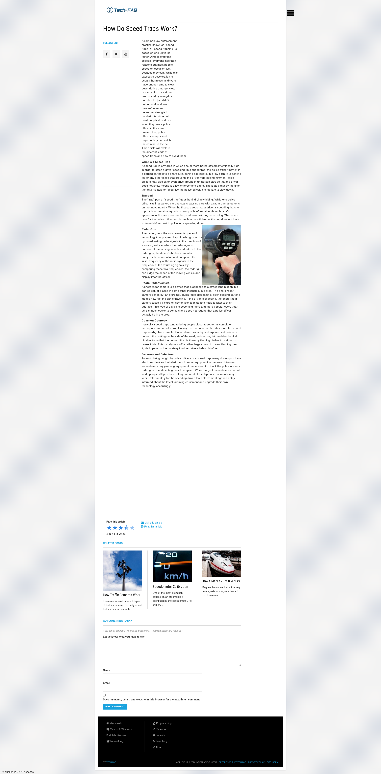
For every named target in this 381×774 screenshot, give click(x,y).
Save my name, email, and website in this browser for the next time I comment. (151, 699)
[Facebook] (106, 54)
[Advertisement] (175, 17)
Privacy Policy (256, 762)
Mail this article (153, 522)
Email (106, 682)
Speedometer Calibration (170, 586)
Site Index (272, 762)
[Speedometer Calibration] (172, 566)
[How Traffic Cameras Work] (122, 571)
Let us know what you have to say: (124, 636)
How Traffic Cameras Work (121, 595)
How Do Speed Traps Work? (140, 28)
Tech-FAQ (111, 762)
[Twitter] (116, 54)
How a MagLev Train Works (221, 581)
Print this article (152, 526)
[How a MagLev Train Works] (221, 564)
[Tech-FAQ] (122, 9)
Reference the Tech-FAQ (232, 762)
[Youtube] (125, 54)
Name (106, 670)
